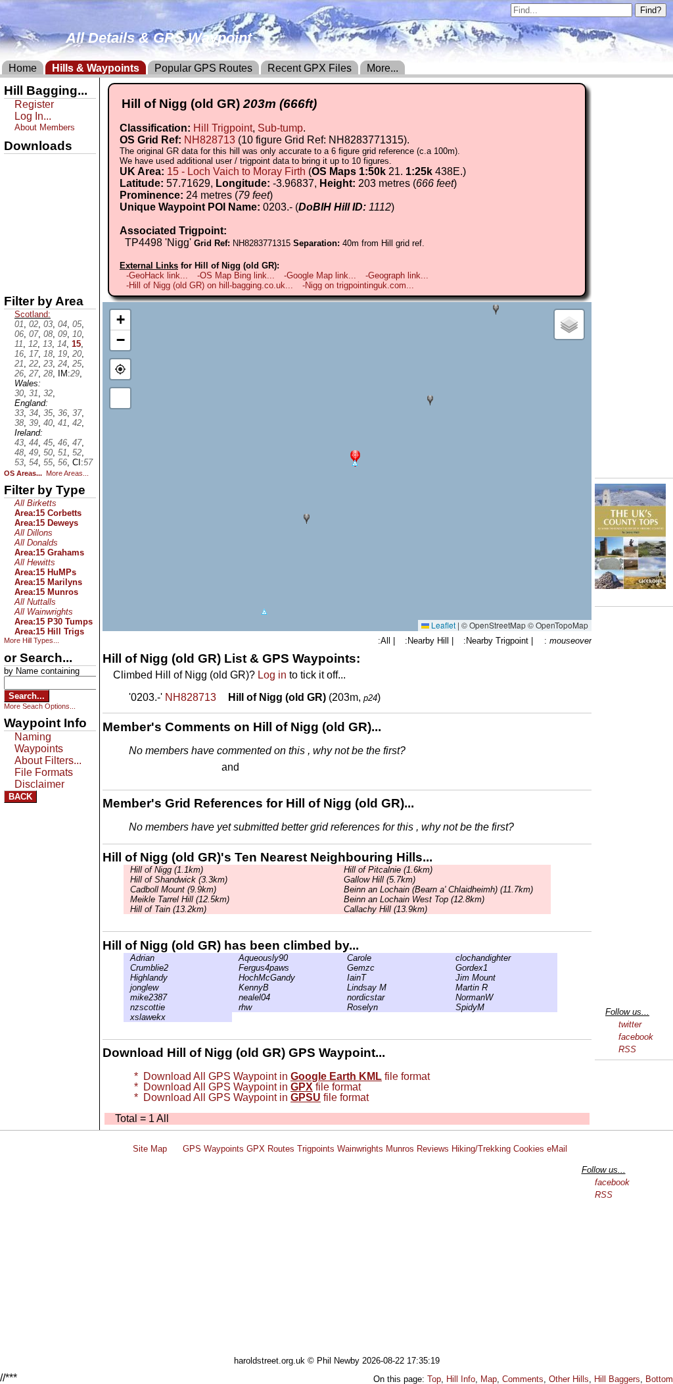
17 (33, 354)
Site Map (150, 1149)
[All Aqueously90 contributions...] (235, 958)
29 (75, 373)
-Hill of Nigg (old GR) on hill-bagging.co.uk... (209, 285)
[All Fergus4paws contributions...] (235, 968)
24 (62, 364)
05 (76, 324)
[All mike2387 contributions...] (127, 997)
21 (19, 364)
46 (62, 443)
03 (48, 324)
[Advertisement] (342, 1257)
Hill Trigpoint (222, 128)
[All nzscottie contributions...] (127, 1007)
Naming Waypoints (38, 742)
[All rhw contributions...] (235, 1007)
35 (48, 413)
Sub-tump (280, 128)
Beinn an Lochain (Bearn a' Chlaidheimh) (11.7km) (438, 889)
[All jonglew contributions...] (127, 987)
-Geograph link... (397, 275)
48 (19, 452)
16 (19, 354)
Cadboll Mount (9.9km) (173, 889)
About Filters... (47, 760)
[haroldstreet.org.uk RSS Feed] (175, 1149)
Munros (400, 1149)
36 (62, 413)
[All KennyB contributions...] (235, 987)
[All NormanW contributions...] (452, 997)
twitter (629, 1024)
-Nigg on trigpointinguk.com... (358, 285)
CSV (15, 277)
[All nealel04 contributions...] (235, 997)
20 (76, 354)
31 (33, 393)
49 (33, 452)
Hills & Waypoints (95, 68)
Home (23, 68)
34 (33, 413)
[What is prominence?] (278, 195)
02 (33, 324)
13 (47, 344)
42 (76, 423)
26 (19, 373)
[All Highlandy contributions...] (127, 978)
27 (33, 373)
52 (76, 452)
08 (48, 334)
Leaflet (442, 624)
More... (382, 68)
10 (76, 334)
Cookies (528, 1149)
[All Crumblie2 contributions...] (127, 968)
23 (48, 364)
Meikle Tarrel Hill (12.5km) (179, 899)
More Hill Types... (31, 640)
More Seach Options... (40, 706)
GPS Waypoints (213, 1149)
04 (62, 324)
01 (19, 324)
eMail (557, 1149)
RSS (627, 1049)
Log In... (268, 768)
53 (19, 462)
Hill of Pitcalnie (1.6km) (388, 870)
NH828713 (209, 139)
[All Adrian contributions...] (127, 958)
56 (62, 462)
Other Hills (569, 1379)
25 (76, 364)
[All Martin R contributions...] (452, 987)
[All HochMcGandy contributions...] (235, 978)
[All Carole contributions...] (343, 958)
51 (62, 452)
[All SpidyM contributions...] (452, 1007)
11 (18, 344)
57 (88, 462)
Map (488, 1379)
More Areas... (67, 473)
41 (62, 423)
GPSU (17, 210)
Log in (272, 674)
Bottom (659, 1379)
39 (33, 423)
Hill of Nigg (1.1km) (166, 870)
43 (19, 443)
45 (48, 443)
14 (61, 344)
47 (76, 443)
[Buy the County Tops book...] (630, 585)
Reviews (433, 1149)
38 (19, 423)
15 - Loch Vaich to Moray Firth (236, 171)
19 (62, 354)
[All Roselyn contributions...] (343, 1007)
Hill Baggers (617, 1379)
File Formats (43, 772)
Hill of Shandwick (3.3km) (178, 879)
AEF (15, 254)
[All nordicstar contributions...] (343, 997)
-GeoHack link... (157, 275)
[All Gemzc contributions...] (343, 968)
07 (33, 334)
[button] (355, 457)
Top (434, 1379)
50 (48, 452)
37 (76, 413)
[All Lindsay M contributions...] (343, 987)
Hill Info (460, 1379)
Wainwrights (360, 1149)
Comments (523, 1379)
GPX (15, 165)
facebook (635, 1037)
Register (34, 104)
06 (19, 334)
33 (19, 413)
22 (33, 364)
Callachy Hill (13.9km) (385, 909)
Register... (161, 768)
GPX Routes (270, 1149)
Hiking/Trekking (481, 1149)
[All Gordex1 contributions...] (452, 968)
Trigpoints (316, 1149)
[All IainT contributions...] (343, 978)
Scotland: (32, 314)
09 (62, 334)
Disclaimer (39, 784)
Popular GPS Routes (203, 68)
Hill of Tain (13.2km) (168, 909)
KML (15, 232)
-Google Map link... (320, 275)
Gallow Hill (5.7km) (379, 879)
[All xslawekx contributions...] (127, 1017)
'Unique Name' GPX (46, 187)
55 (48, 462)
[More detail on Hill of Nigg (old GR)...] (223, 697)
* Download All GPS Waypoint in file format (279, 1076)
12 (32, 344)
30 (19, 393)
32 (48, 393)
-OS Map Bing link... (236, 275)
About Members (44, 127)
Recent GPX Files (309, 68)
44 (33, 443)
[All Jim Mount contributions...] (452, 978)
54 (33, 462)
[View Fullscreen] (120, 398)
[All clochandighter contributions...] (452, 958)
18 (48, 354)
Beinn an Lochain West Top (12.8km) (414, 899)
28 (48, 373)
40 (48, 423)
